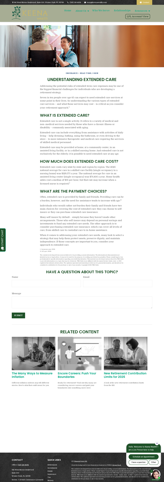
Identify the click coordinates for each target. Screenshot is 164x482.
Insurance (52, 474)
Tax (49, 477)
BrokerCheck (117, 465)
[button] (67, 10)
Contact (146, 2)
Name (15, 277)
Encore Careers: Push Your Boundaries (77, 375)
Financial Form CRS (80, 461)
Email (86, 277)
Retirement (52, 465)
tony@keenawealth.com (97, 2)
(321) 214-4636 (75, 2)
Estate (50, 471)
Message (16, 293)
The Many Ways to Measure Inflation (32, 375)
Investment (52, 468)
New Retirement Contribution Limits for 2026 (125, 375)
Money (50, 480)
